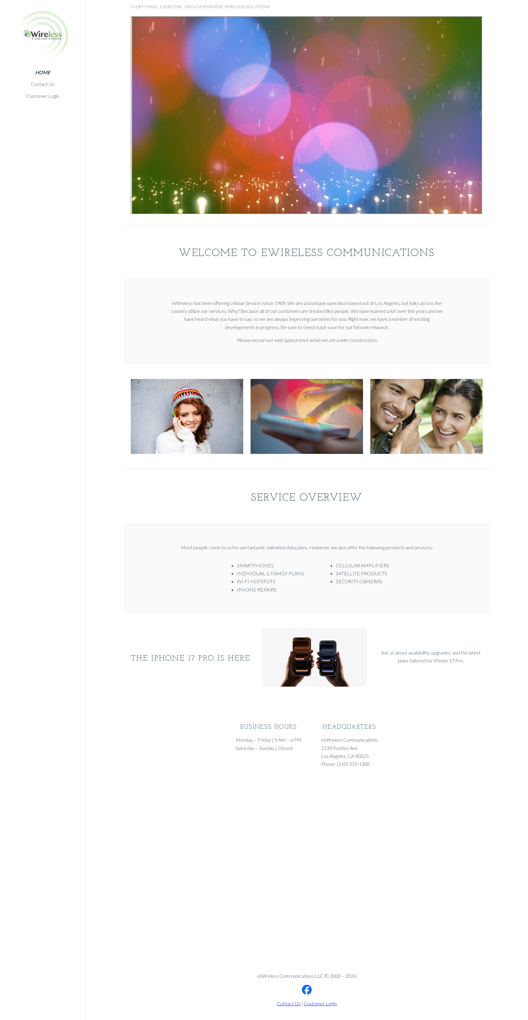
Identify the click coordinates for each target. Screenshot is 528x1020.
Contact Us (42, 84)
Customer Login (42, 96)
